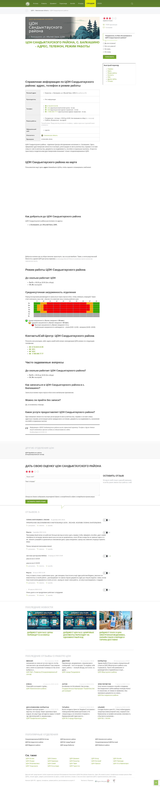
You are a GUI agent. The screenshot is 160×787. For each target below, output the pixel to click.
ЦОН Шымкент (74, 758)
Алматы (44, 3)
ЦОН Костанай (96, 761)
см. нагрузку (90, 118)
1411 (48, 108)
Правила (90, 780)
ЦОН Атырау (30, 761)
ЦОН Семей (52, 763)
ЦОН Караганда (53, 761)
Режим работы (112, 73)
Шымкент (53, 3)
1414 (48, 110)
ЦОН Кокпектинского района (36, 688)
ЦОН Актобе (117, 758)
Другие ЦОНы (112, 79)
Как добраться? (81, 93)
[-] (107, 520)
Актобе (72, 3)
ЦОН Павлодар (118, 761)
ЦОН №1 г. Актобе (104, 718)
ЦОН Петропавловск (32, 763)
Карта (109, 71)
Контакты (111, 75)
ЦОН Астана (30, 758)
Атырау (80, 3)
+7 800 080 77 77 (52, 111)
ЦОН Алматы (52, 758)
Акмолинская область (42, 10)
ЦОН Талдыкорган (32, 766)
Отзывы (110, 81)
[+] (104, 520)
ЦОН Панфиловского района (36, 718)
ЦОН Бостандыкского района (108, 695)
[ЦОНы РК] (28, 3)
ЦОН (32, 10)
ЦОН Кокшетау (75, 761)
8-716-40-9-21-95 (52, 106)
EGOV (100, 3)
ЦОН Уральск (95, 763)
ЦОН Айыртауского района (107, 672)
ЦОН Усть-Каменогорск (121, 763)
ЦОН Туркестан (75, 766)
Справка (110, 69)
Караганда (63, 3)
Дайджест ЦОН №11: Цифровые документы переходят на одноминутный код (78, 634)
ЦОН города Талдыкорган (71, 672)
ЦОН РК (33, 780)
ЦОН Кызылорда (53, 766)
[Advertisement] (80, 61)
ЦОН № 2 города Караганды (72, 718)
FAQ (109, 77)
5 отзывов (109, 27)
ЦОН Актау (95, 758)
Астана (35, 3)
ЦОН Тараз (73, 763)
